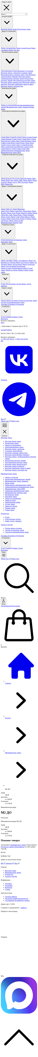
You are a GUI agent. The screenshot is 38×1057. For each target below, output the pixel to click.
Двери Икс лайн (7, 215)
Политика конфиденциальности (16, 898)
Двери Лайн (31, 178)
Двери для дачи (14, 50)
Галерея (8, 317)
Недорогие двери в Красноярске (12, 847)
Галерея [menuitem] (8, 548)
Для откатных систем (14, 284)
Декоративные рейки (20, 268)
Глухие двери (10, 504)
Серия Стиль (6, 145)
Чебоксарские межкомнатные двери (13, 111)
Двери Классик (6, 178)
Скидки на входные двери (27, 300)
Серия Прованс (25, 141)
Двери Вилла (25, 217)
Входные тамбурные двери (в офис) (21, 84)
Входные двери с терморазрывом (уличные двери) (16, 77)
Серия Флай (10, 143)
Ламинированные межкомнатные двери (15, 150)
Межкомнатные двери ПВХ (11, 152)
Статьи (20, 317)
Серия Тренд (29, 143)
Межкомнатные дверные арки (11, 222)
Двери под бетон (11, 270)
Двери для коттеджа (23, 48)
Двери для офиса (7, 261)
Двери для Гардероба (8, 266)
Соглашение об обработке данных (17, 900)
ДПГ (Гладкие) (23, 182)
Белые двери (9, 483)
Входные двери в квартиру (14, 466)
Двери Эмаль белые (16, 221)
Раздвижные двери (8, 225)
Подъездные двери (24, 29)
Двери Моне (27, 180)
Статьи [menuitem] (20, 548)
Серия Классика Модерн (14, 147)
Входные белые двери (9, 29)
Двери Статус (12, 182)
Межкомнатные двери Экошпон (18, 107)
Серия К (13, 137)
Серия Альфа (16, 149)
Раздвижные (20, 266)
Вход (2, 323)
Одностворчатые (18, 71)
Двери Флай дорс (7, 180)
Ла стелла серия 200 (19, 178)
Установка (12, 304)
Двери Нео (9, 184)
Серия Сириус (16, 145)
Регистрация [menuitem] (15, 606)
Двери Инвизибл (19, 209)
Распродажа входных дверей (15, 460)
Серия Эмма (15, 141)
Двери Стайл (15, 217)
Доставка (4, 304)
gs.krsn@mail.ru (6, 330)
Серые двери (9, 510)
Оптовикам (20, 304)
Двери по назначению (9, 31)
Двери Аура (11, 213)
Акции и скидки (7, 288)
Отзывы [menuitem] (14, 548)
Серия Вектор (6, 149)
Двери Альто (6, 217)
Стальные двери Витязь (13, 451)
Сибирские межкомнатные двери (12, 154)
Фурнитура (5, 274)
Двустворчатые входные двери (24, 80)
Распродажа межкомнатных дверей (17, 479)
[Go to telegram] (19, 974)
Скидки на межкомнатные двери (12, 302)
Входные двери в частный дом (12, 86)
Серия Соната (22, 137)
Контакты (4, 319)
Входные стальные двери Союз (17, 75)
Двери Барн (27, 211)
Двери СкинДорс (16, 211)
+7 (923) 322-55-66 (21, 339)
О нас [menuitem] (3, 548)
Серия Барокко (6, 139)
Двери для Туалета (22, 262)
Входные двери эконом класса (12, 82)
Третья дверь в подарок (9, 300)
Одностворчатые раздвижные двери (14, 240)
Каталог (4, 436)
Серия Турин (17, 139)
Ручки (3, 284)
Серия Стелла (28, 147)
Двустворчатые (6, 71)
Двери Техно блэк (13, 219)
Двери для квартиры (8, 48)
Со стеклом (29, 71)
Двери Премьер (28, 215)
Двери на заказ (6, 268)
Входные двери (7, 16)
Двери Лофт (18, 180)
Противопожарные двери (10, 52)
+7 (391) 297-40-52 (7, 339)
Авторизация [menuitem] (6, 606)
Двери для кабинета (20, 261)
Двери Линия (32, 213)
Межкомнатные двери (9, 88)
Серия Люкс (5, 137)
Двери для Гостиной (14, 264)
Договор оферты (11, 897)
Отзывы (14, 317)
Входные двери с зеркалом (10, 73)
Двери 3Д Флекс (26, 219)
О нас (3, 317)
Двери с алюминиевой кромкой (12, 186)
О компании (5, 306)
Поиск (3, 14)
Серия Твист (26, 139)
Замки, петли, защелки (13, 521)
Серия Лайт (25, 149)
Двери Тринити (21, 213)
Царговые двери (7, 242)
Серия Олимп (32, 137)
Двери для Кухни (28, 264)
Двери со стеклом (7, 105)
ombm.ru (24, 908)
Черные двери (23, 270)
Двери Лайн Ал (7, 209)
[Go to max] (19, 1013)
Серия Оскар (20, 143)
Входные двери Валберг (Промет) (18, 76)
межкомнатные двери (18, 845)
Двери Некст (18, 215)
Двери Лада (5, 211)
